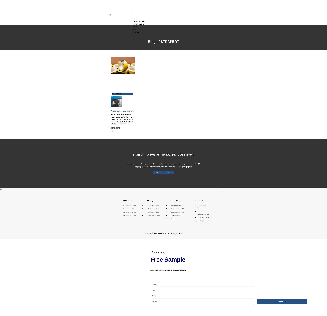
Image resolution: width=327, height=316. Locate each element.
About (135, 10)
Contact (136, 16)
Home (135, 2)
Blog (135, 13)
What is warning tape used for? (122, 111)
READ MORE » (116, 128)
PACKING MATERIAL (139, 5)
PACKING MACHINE (139, 7)
